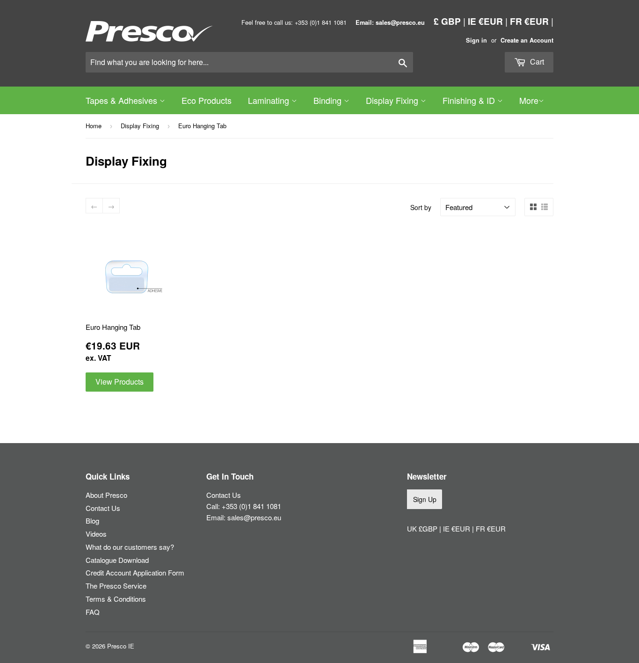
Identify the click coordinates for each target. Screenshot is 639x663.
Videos (96, 534)
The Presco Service (116, 585)
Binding (328, 100)
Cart (536, 61)
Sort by (420, 207)
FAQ (93, 612)
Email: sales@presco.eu (390, 22)
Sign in (476, 40)
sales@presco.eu (254, 517)
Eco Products (207, 100)
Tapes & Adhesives (123, 100)
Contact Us (103, 508)
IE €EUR (485, 21)
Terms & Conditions (116, 599)
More (528, 100)
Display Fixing (393, 100)
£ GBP (447, 21)
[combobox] (249, 62)
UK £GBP (423, 528)
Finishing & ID (470, 100)
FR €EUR (529, 21)
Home (94, 125)
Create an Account (527, 40)
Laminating (269, 100)
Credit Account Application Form (135, 572)
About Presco (106, 495)
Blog (92, 520)
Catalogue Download (117, 560)
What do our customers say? (130, 547)
